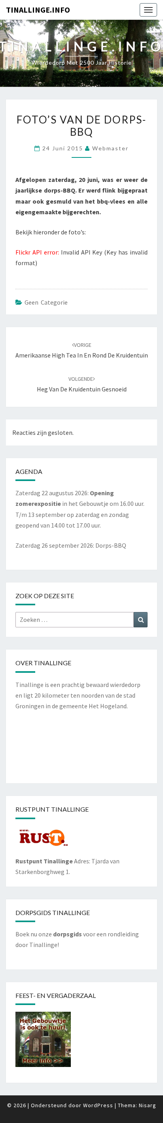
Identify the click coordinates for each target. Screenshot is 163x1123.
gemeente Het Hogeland (93, 706)
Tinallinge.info (38, 10)
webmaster (110, 148)
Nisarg (147, 1105)
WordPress (98, 1105)
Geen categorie (46, 302)
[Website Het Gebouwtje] (43, 1042)
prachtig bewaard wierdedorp (100, 685)
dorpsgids (67, 934)
